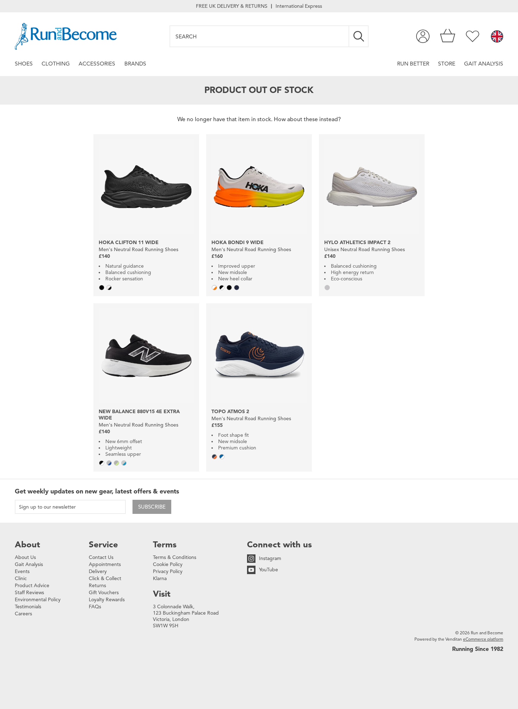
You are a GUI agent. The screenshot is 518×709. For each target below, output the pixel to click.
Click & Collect (105, 578)
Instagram (270, 558)
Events (22, 571)
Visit (162, 594)
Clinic (21, 578)
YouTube (268, 570)
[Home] (66, 36)
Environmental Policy (38, 600)
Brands (135, 63)
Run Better (413, 63)
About (27, 544)
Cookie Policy (168, 564)
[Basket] (447, 36)
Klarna (160, 578)
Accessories (97, 63)
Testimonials (28, 607)
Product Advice (32, 586)
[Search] (359, 36)
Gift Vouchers (104, 593)
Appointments (105, 564)
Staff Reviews (29, 593)
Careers (23, 614)
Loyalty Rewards (107, 600)
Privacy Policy (168, 571)
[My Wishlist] (472, 36)
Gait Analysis (483, 63)
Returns (97, 586)
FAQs (95, 607)
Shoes (24, 63)
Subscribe (152, 507)
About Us (25, 557)
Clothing (56, 63)
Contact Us (101, 557)
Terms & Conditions (174, 557)
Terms (165, 544)
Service (103, 544)
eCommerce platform (483, 639)
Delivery (98, 571)
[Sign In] (423, 36)
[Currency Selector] (497, 37)
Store (446, 63)
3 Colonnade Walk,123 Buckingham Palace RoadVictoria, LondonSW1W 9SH (186, 616)
